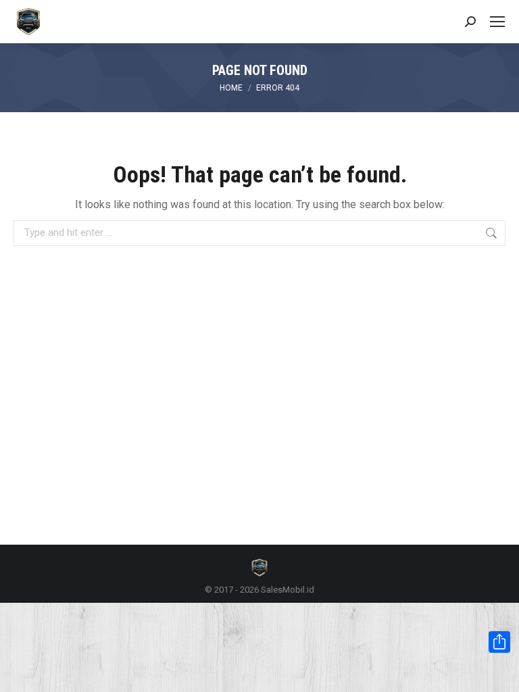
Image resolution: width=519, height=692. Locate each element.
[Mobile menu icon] (497, 22)
